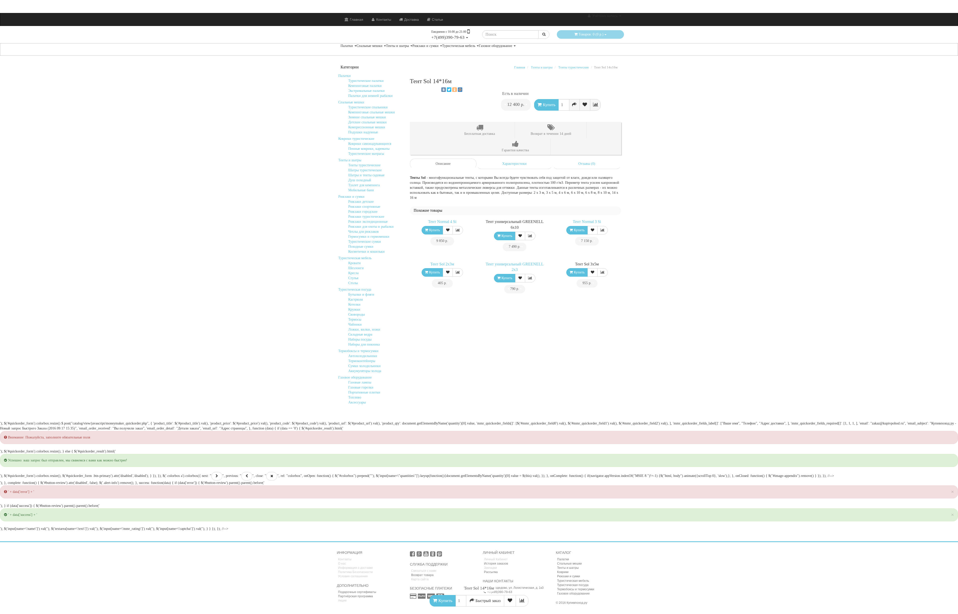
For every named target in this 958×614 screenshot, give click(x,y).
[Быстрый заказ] (574, 105)
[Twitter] (449, 89)
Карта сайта (420, 579)
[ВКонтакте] (443, 89)
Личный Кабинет (496, 559)
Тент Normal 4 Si (442, 221)
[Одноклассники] (454, 89)
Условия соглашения (353, 576)
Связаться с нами (423, 571)
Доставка (411, 19)
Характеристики (514, 164)
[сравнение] (595, 105)
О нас (342, 563)
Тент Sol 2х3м (442, 264)
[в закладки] (585, 105)
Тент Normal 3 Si (587, 221)
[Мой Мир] (460, 89)
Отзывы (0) (586, 164)
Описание (443, 164)
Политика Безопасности (355, 572)
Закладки (490, 568)
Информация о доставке (355, 568)
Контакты (383, 19)
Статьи (437, 19)
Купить (444, 600)
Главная (356, 19)
